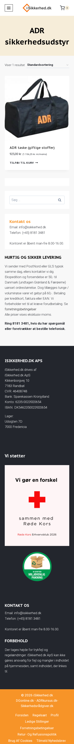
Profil (55, 715)
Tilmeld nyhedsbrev (51, 741)
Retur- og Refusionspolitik (37, 734)
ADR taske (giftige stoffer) (32, 147)
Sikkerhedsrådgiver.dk (37, 706)
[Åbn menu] (9, 7)
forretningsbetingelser (20, 309)
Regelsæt (40, 715)
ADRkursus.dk (47, 700)
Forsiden (21, 715)
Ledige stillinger (37, 721)
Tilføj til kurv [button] (22, 162)
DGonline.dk (25, 700)
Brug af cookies (20, 741)
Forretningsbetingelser (37, 728)
